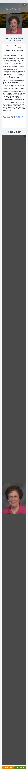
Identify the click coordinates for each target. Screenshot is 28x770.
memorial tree (19, 116)
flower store (18, 117)
